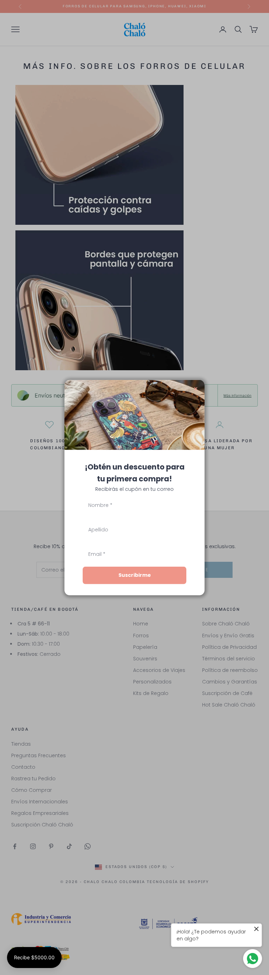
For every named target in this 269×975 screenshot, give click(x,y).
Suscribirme (134, 575)
